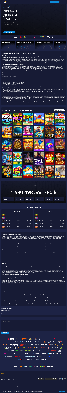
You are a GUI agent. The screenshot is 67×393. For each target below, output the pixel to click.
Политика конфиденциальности (9, 379)
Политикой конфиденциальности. (38, 391)
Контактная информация (7, 381)
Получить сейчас (9, 32)
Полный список (59, 110)
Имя (2, 313)
